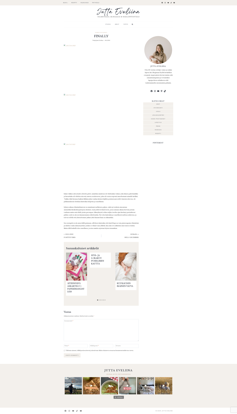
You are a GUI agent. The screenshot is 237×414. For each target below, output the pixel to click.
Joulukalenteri (158, 115)
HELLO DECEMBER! (132, 236)
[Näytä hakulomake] (132, 24)
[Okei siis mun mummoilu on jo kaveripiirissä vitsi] (127, 385)
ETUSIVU (108, 24)
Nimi (66, 346)
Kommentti (68, 321)
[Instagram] (165, 2)
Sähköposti (94, 346)
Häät (158, 104)
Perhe (158, 126)
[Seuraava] (134, 275)
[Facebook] (162, 2)
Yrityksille (95, 2)
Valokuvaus (84, 2)
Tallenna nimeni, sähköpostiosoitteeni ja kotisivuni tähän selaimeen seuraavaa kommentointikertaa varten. (99, 350)
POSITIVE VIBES (69, 236)
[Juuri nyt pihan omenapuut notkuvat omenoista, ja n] (91, 385)
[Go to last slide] (68, 275)
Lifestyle (158, 122)
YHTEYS (125, 24)
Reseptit (74, 2)
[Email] (174, 2)
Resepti (158, 133)
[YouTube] (168, 2)
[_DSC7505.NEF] (101, 118)
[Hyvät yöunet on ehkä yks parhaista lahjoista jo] (145, 385)
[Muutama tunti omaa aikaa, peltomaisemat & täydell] (73, 385)
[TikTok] (171, 2)
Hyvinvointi (158, 108)
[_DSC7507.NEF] (101, 168)
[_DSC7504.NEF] (101, 69)
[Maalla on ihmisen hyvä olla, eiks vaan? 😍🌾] (163, 385)
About (117, 24)
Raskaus (158, 130)
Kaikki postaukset (101, 32)
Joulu (158, 111)
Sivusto (118, 346)
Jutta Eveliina (99, 40)
